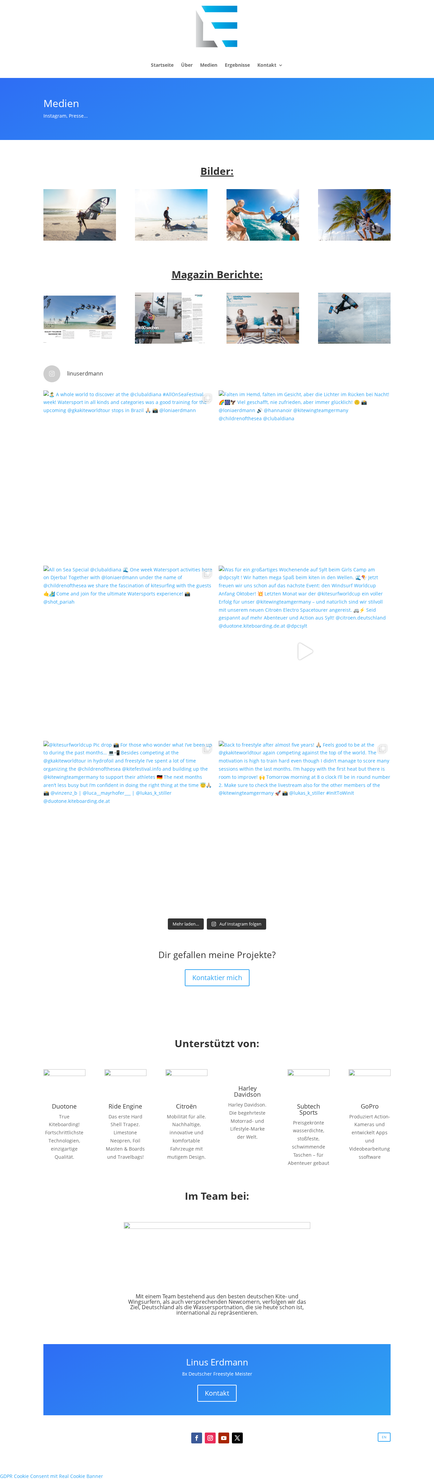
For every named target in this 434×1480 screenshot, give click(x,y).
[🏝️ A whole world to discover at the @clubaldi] (129, 476)
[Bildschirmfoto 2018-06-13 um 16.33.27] (79, 342)
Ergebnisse (237, 65)
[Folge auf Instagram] (210, 1438)
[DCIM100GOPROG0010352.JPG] (262, 239)
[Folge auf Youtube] (223, 1438)
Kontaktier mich (217, 977)
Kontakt (266, 65)
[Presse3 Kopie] (354, 342)
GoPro (370, 1106)
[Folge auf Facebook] (196, 1438)
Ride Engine (125, 1106)
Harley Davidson (247, 1091)
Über (187, 65)
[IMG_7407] (354, 239)
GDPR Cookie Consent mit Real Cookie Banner (51, 1476)
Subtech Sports (308, 1109)
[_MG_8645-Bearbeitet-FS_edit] (79, 239)
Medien (208, 65)
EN (384, 1437)
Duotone (64, 1106)
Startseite (162, 65)
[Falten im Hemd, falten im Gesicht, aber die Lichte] (305, 476)
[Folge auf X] (237, 1438)
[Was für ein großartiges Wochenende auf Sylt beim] (305, 651)
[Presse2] (262, 342)
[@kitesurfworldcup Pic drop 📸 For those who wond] (129, 827)
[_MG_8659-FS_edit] (171, 239)
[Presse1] (171, 342)
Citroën (186, 1106)
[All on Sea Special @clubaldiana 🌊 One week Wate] (129, 651)
